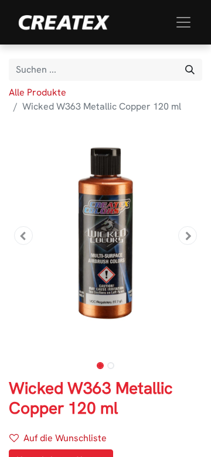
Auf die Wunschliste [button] (65, 438)
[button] (23, 236)
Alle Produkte (37, 92)
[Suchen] (190, 70)
